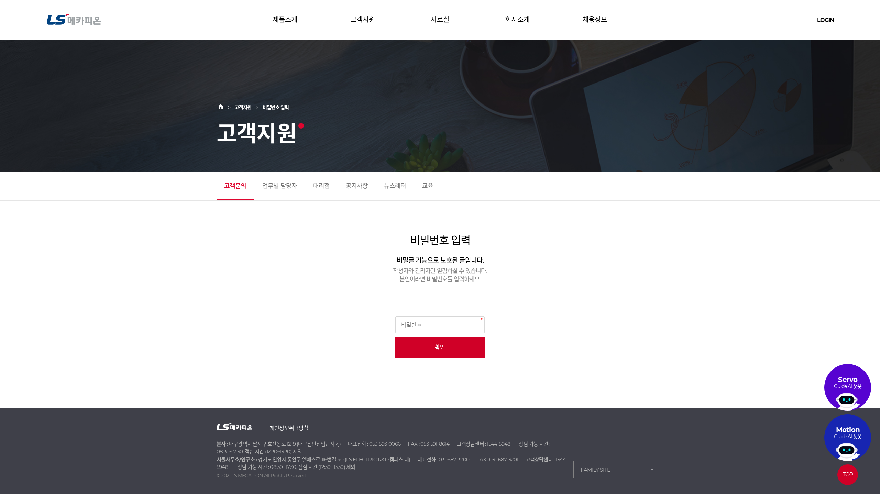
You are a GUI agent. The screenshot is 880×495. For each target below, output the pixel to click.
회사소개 (517, 19)
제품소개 (285, 19)
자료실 (440, 19)
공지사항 (357, 186)
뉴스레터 (395, 186)
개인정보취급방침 (289, 428)
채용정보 (594, 19)
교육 (427, 186)
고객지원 (362, 19)
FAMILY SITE (595, 469)
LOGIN (825, 20)
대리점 (321, 186)
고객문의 (235, 186)
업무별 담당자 (279, 186)
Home (225, 107)
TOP (848, 474)
